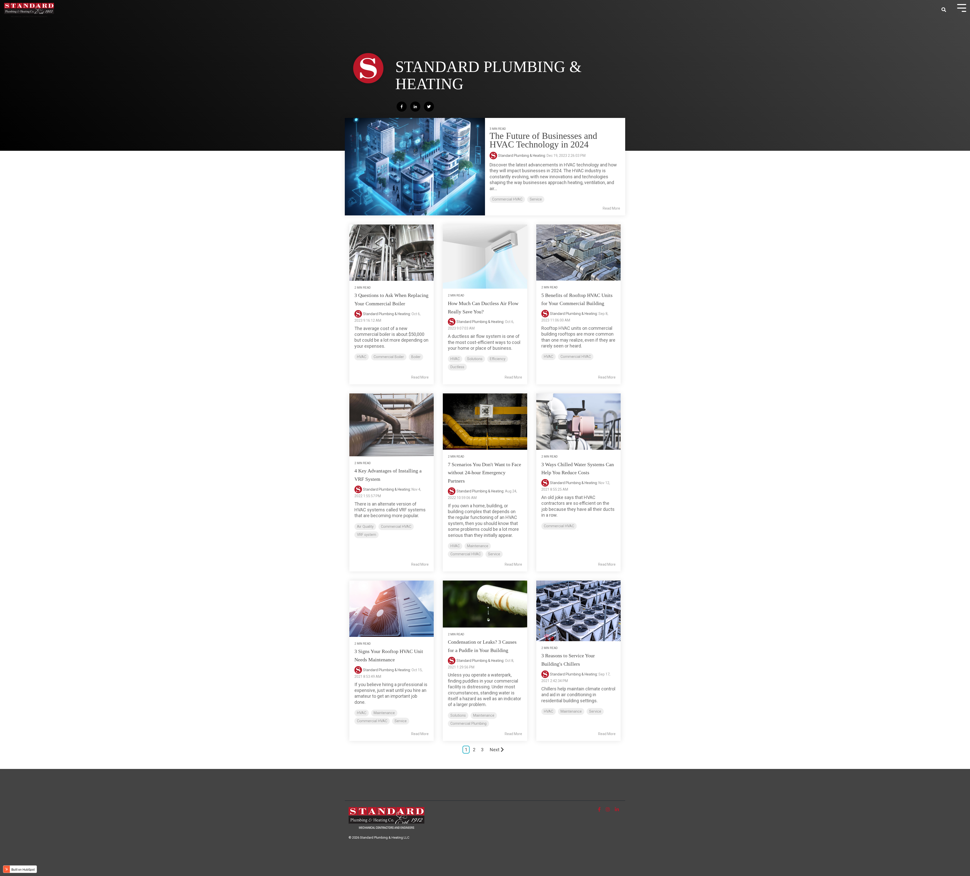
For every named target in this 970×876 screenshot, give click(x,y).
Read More (611, 208)
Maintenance (477, 546)
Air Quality (365, 526)
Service (536, 199)
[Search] (944, 10)
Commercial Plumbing (468, 723)
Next (494, 749)
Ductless (457, 367)
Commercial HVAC (507, 199)
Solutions (474, 359)
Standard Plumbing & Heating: (522, 156)
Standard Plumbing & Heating (386, 314)
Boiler (416, 357)
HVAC (361, 357)
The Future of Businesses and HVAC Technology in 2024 (543, 140)
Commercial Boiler (389, 357)
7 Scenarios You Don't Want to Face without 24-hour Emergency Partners (484, 473)
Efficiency (497, 359)
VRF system (366, 535)
